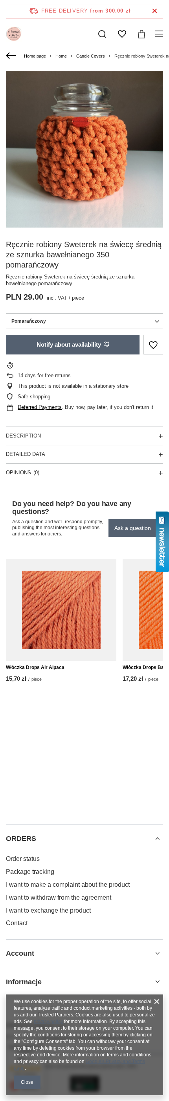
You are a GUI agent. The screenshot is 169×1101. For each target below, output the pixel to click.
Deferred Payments (40, 407)
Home (61, 56)
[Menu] (160, 34)
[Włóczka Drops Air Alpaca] (61, 610)
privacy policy (48, 1021)
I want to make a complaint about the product (68, 884)
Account (20, 953)
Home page (35, 56)
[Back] (12, 56)
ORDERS (21, 838)
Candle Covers (90, 56)
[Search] (102, 34)
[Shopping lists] (122, 34)
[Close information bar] (154, 11)
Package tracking (30, 871)
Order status (23, 858)
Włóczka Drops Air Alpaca (35, 667)
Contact (17, 923)
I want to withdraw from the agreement (58, 897)
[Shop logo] (14, 34)
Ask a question (132, 528)
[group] (84, 149)
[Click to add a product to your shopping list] (153, 345)
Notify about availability (69, 344)
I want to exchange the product (48, 910)
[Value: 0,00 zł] (141, 34)
